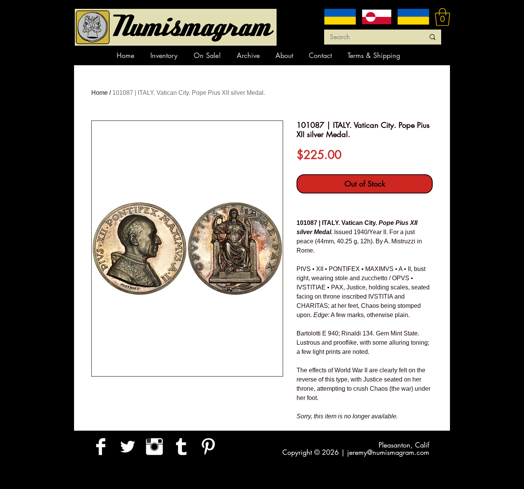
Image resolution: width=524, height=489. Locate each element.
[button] (442, 17)
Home (99, 92)
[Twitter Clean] (127, 446)
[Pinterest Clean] (208, 446)
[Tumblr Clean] (181, 446)
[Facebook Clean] (100, 446)
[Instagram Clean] (154, 446)
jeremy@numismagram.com (388, 452)
